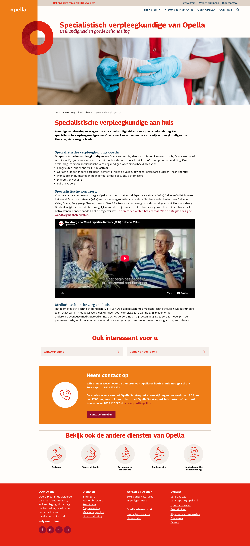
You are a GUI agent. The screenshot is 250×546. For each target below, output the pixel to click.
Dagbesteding (91, 508)
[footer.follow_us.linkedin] (67, 529)
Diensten (65, 112)
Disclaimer (177, 518)
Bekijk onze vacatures (140, 496)
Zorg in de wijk (77, 112)
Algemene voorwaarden (185, 514)
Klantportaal (230, 3)
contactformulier (101, 414)
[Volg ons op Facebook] (42, 529)
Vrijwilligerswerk (137, 500)
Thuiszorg (89, 112)
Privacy (175, 522)
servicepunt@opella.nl (138, 403)
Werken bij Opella (209, 3)
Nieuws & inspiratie (178, 9)
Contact (225, 9)
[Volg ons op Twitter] (50, 529)
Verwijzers (189, 3)
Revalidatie (89, 504)
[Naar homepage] (16, 9)
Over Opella (206, 9)
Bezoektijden (178, 509)
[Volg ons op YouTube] (59, 529)
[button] (152, 9)
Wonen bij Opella (93, 500)
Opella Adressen (181, 505)
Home (57, 112)
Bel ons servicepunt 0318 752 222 (74, 3)
